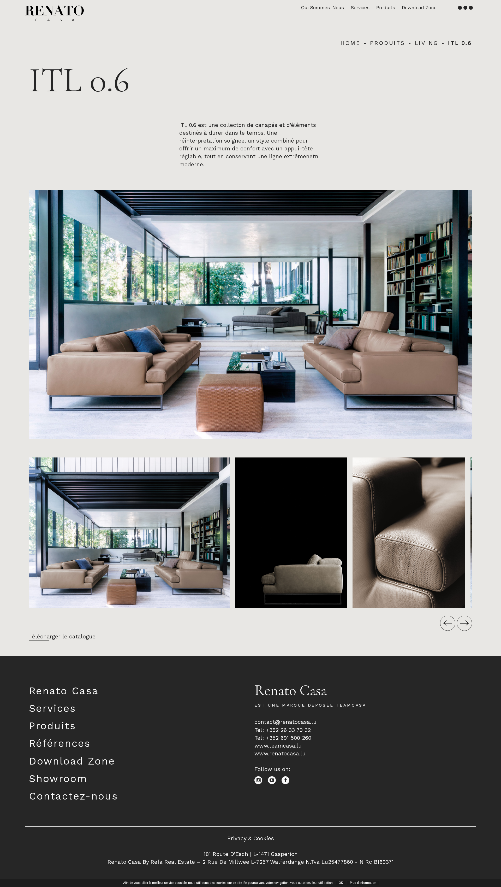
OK (341, 883)
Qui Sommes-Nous (322, 7)
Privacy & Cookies (250, 838)
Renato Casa (64, 691)
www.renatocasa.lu (280, 753)
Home (350, 43)
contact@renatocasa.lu (285, 722)
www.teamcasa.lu (278, 745)
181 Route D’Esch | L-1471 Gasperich (251, 854)
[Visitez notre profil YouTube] (275, 780)
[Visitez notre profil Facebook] (287, 780)
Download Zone (419, 7)
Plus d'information (363, 883)
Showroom (58, 778)
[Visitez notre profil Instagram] (261, 780)
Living (427, 43)
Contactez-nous (73, 796)
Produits (385, 7)
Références (60, 743)
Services (360, 7)
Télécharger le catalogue (62, 636)
